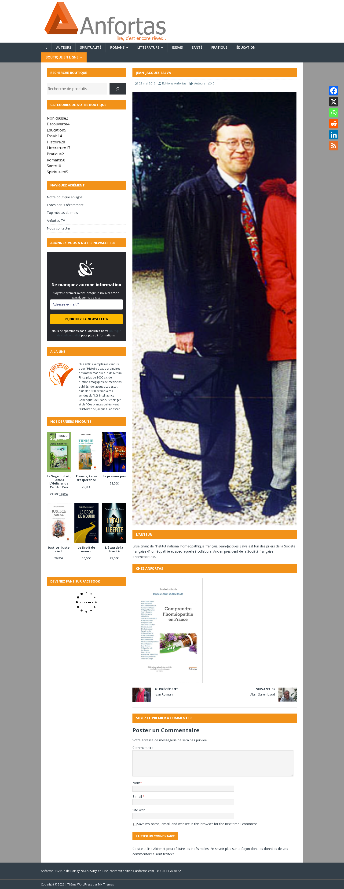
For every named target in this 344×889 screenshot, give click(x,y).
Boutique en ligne (62, 57)
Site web (138, 810)
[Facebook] (333, 90)
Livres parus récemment (65, 205)
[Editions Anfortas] (105, 40)
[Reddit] (333, 123)
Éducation (246, 47)
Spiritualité (90, 47)
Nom (136, 783)
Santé (197, 47)
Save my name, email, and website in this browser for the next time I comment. (197, 824)
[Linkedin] (333, 134)
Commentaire (142, 747)
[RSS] (333, 145)
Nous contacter (58, 228)
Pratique (219, 47)
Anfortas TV (56, 220)
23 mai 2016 (147, 83)
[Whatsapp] (333, 112)
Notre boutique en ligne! (65, 197)
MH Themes (106, 884)
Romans (117, 47)
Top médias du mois (62, 212)
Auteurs (63, 47)
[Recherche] (118, 89)
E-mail (137, 796)
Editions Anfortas (174, 83)
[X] (333, 101)
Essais (177, 47)
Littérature (148, 47)
